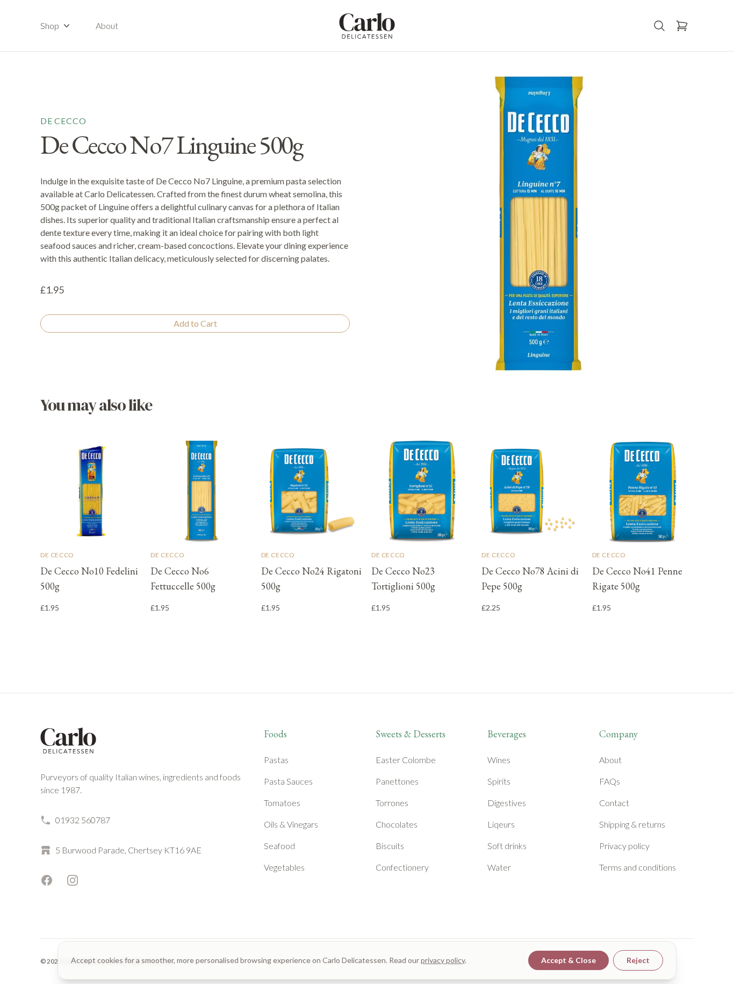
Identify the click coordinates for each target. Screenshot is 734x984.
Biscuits (390, 846)
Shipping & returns (632, 824)
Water (499, 867)
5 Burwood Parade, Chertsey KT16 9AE (128, 850)
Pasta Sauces (288, 781)
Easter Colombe (406, 760)
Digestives (506, 803)
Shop (49, 25)
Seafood (279, 846)
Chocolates (397, 824)
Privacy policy (624, 846)
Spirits (498, 781)
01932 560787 (82, 820)
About (107, 25)
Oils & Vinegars (291, 824)
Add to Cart (195, 323)
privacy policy (443, 960)
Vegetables (284, 867)
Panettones (397, 781)
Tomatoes (282, 803)
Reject (638, 960)
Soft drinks (507, 846)
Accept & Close (568, 960)
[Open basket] (682, 26)
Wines (498, 760)
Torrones (392, 803)
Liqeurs (501, 824)
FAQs (609, 781)
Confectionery (402, 867)
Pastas (276, 760)
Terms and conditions (637, 867)
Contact (614, 803)
